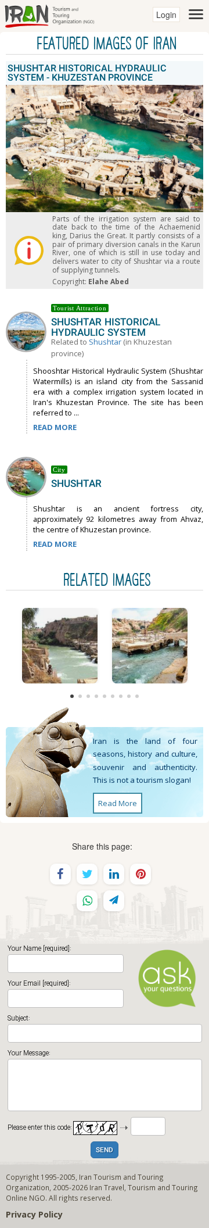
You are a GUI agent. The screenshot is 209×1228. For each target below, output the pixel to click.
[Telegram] (113, 900)
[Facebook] (60, 874)
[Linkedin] (113, 874)
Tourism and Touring (163, 1187)
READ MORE (55, 427)
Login (166, 14)
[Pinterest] (140, 874)
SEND (104, 1150)
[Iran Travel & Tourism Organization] (49, 14)
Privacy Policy (34, 1214)
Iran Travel (106, 1187)
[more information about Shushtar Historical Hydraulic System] (28, 330)
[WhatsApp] (87, 900)
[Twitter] (87, 874)
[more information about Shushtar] (28, 476)
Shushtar (105, 341)
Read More (117, 803)
